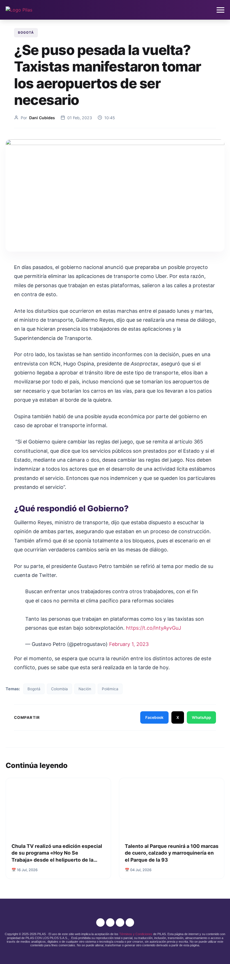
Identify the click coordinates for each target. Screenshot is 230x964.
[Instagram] (100, 922)
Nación (85, 689)
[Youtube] (120, 922)
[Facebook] (110, 922)
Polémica (110, 689)
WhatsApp (201, 717)
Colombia (59, 689)
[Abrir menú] (220, 10)
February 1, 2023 (129, 644)
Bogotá (26, 32)
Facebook (154, 717)
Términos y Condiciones (135, 934)
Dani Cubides (42, 117)
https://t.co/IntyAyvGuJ (153, 628)
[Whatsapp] (130, 922)
